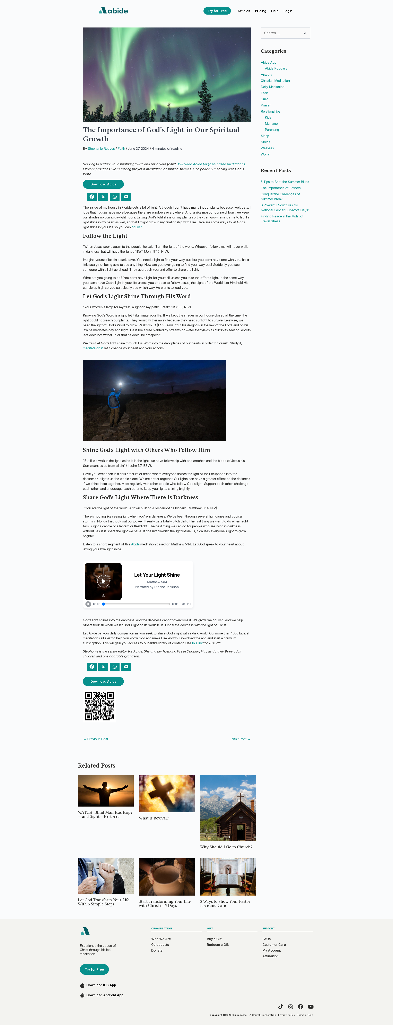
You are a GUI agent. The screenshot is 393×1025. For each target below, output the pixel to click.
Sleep (265, 136)
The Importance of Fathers (281, 188)
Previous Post (95, 739)
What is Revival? (154, 818)
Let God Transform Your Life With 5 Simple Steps (103, 902)
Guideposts (160, 945)
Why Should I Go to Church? (226, 847)
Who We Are (161, 939)
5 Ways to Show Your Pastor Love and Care (225, 904)
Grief (264, 99)
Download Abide (103, 184)
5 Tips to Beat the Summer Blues (285, 182)
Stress (265, 142)
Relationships (270, 111)
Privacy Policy (286, 1015)
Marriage (271, 123)
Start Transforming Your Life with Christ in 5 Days (165, 904)
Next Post (241, 739)
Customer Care (274, 945)
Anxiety (266, 74)
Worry (265, 154)
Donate (157, 950)
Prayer (266, 105)
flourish (137, 227)
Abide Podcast (276, 68)
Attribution (270, 956)
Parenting (272, 130)
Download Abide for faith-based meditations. (211, 164)
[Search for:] (285, 33)
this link (197, 643)
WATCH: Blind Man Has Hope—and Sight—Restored (105, 815)
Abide (135, 544)
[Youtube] (310, 1006)
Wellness (267, 148)
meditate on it (93, 348)
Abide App (268, 62)
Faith (121, 148)
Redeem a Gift (218, 945)
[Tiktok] (280, 1006)
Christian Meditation (275, 81)
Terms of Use (305, 1015)
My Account (271, 950)
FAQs (266, 939)
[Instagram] (290, 1006)
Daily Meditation (273, 87)
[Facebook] (300, 1006)
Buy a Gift (214, 939)
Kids (268, 117)
